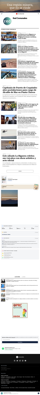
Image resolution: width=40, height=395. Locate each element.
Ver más (20, 171)
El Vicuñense (19, 381)
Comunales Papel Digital (5, 387)
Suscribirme (20, 342)
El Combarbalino (21, 382)
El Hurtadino (34, 381)
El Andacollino (29, 381)
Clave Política (12, 387)
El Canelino (27, 382)
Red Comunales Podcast (23, 387)
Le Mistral (16, 387)
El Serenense (8, 381)
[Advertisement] (20, 215)
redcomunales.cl (4, 367)
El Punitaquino (15, 382)
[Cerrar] (38, 393)
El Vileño (8, 383)
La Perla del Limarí (9, 382)
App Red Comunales (31, 387)
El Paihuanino (24, 381)
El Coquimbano (13, 381)
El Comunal (3, 381)
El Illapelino (31, 382)
